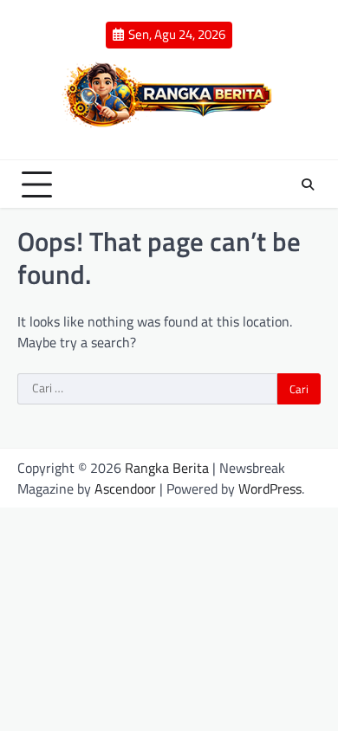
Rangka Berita (167, 467)
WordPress (270, 488)
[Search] (308, 184)
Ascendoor (125, 488)
